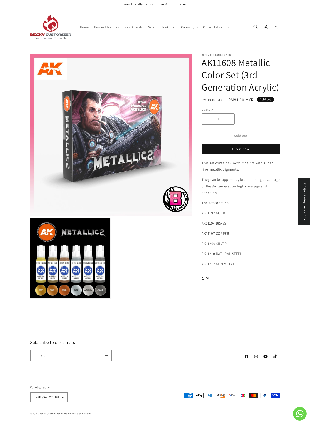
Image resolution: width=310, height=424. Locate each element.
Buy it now (240, 149)
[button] (189, 27)
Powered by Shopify (79, 413)
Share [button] (210, 278)
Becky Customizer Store (53, 413)
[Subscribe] (106, 355)
